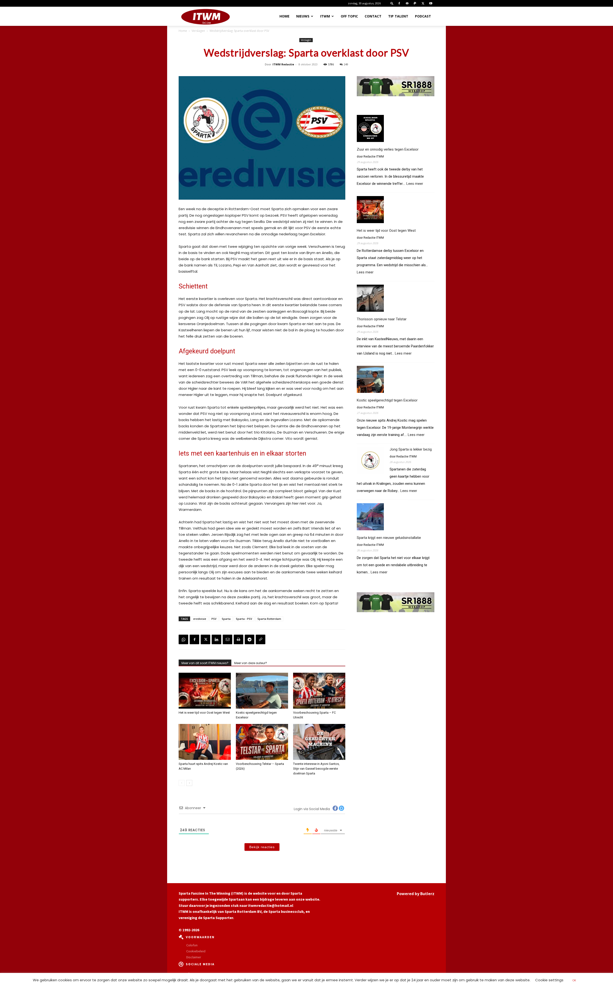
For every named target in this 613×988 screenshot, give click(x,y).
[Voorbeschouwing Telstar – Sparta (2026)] (262, 742)
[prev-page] (182, 783)
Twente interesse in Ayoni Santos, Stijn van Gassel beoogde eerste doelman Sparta (316, 768)
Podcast (423, 16)
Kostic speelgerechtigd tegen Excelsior (387, 400)
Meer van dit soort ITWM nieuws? (205, 663)
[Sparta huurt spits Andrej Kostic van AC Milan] (205, 742)
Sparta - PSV (244, 619)
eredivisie (199, 619)
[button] (392, 3)
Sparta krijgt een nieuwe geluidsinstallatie (389, 538)
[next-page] (189, 783)
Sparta (226, 619)
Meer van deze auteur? (250, 663)
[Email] (227, 639)
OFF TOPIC (349, 16)
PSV (213, 619)
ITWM (325, 16)
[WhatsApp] (183, 639)
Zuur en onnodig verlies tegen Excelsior (388, 149)
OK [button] (574, 980)
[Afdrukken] (238, 639)
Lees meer (414, 183)
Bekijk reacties (262, 847)
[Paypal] (415, 3)
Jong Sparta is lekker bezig (411, 449)
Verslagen (198, 31)
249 (346, 64)
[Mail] (407, 3)
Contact (373, 16)
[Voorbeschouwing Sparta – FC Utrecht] (319, 691)
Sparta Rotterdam (269, 619)
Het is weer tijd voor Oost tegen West (204, 712)
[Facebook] (399, 3)
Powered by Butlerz (415, 893)
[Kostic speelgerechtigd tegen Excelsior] (262, 691)
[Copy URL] (260, 639)
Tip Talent (398, 16)
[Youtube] (430, 3)
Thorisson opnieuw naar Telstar (382, 319)
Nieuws (302, 16)
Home (284, 16)
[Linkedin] (216, 639)
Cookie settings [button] (549, 979)
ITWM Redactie (283, 64)
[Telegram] (249, 639)
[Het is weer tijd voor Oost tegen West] (205, 691)
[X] (422, 3)
